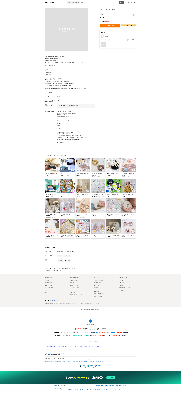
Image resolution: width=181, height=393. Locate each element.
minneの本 (97, 287)
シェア (103, 9)
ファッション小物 (70, 251)
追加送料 (73, 105)
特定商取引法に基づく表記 (50, 303)
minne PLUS (73, 290)
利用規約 (121, 285)
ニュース (96, 285)
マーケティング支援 (88, 389)
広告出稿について (98, 293)
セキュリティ (81, 389)
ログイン (130, 2)
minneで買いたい (49, 282)
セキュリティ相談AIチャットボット (89, 359)
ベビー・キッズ (60, 251)
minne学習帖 (97, 282)
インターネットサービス (58, 389)
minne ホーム (48, 268)
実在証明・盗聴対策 (48, 361)
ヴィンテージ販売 (74, 285)
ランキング (48, 290)
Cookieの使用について (60, 303)
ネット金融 (103, 389)
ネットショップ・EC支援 (68, 389)
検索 (121, 2)
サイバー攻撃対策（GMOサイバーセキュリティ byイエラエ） (63, 361)
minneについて (49, 280)
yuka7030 (104, 14)
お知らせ (121, 280)
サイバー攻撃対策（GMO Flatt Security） (80, 361)
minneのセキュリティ (124, 287)
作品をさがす (48, 285)
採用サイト (95, 341)
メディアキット (97, 303)
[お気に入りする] (133, 15)
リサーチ (94, 389)
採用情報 (91, 303)
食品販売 (72, 282)
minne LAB (72, 292)
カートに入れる (109, 25)
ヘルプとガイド (123, 282)
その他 (119, 389)
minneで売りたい (74, 280)
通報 (114, 9)
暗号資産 (107, 389)
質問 (109, 9)
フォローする (131, 39)
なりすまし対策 (91, 361)
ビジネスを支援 (75, 389)
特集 (46, 292)
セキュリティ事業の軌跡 (99, 361)
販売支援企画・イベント (76, 294)
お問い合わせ (122, 290)
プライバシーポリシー (80, 303)
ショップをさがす (49, 287)
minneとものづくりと (99, 280)
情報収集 (98, 389)
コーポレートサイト (87, 341)
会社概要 (87, 303)
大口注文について (98, 296)
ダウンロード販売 (74, 287)
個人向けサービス (113, 389)
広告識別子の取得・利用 (70, 303)
